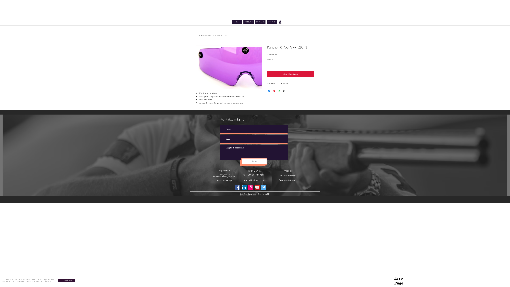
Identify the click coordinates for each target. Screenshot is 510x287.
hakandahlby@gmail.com (254, 180)
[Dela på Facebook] (268, 91)
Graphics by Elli (263, 194)
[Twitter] (263, 187)
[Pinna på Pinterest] (273, 91)
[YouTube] (257, 187)
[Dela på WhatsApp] (278, 91)
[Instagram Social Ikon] (250, 187)
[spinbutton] (273, 64)
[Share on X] (283, 91)
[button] (280, 22)
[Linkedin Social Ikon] (244, 187)
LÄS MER (47, 281)
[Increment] (277, 64)
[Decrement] (269, 64)
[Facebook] (237, 187)
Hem (198, 35)
